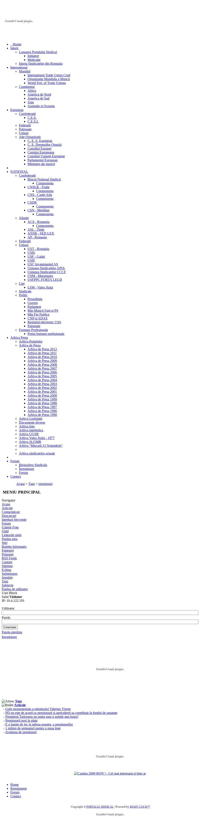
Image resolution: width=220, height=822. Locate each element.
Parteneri (8, 550)
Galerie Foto (10, 527)
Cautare (7, 562)
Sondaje (7, 577)
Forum (6, 523)
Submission (9, 573)
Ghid (5, 531)
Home (14, 784)
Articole (7, 508)
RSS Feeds (9, 558)
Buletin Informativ (14, 546)
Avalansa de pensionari (21, 732)
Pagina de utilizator (15, 589)
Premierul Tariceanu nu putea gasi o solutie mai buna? (41, 716)
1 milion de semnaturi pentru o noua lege (33, 728)
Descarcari (9, 516)
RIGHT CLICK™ (140, 806)
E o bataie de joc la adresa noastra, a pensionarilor (39, 724)
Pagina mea (9, 539)
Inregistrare (9, 637)
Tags (31, 484)
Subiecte (7, 585)
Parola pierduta (12, 632)
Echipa (6, 570)
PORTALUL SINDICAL (100, 806)
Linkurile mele (11, 535)
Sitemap (7, 566)
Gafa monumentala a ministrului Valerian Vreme (38, 709)
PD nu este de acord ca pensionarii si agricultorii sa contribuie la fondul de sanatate (61, 713)
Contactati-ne (11, 512)
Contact (15, 796)
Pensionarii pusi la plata (21, 720)
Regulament (18, 788)
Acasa (20, 484)
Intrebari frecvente (14, 519)
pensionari (45, 484)
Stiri (4, 543)
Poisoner (8, 554)
